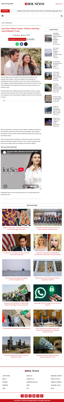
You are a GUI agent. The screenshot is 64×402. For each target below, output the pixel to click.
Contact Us (30, 379)
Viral (4, 388)
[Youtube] (34, 395)
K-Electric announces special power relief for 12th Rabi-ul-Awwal (57, 109)
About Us (29, 375)
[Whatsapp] (22, 395)
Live (28, 388)
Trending (5, 385)
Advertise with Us (32, 382)
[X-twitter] (30, 395)
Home (3, 22)
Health (4, 379)
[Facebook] (26, 395)
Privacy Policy (55, 379)
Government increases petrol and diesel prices (16, 328)
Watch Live (59, 4)
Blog (52, 388)
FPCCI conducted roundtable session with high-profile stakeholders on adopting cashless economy (48, 330)
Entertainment (9, 22)
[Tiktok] (41, 395)
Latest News (6, 375)
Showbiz (4, 382)
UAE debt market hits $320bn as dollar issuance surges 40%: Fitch (57, 87)
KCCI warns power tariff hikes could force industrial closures (57, 75)
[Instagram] (37, 395)
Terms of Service (56, 382)
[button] (17, 44)
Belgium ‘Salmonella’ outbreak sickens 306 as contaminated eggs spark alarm (34, 11)
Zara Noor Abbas (6, 75)
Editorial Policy (56, 385)
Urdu (28, 385)
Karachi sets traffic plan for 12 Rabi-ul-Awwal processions (56, 121)
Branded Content (56, 375)
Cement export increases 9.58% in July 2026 (57, 98)
